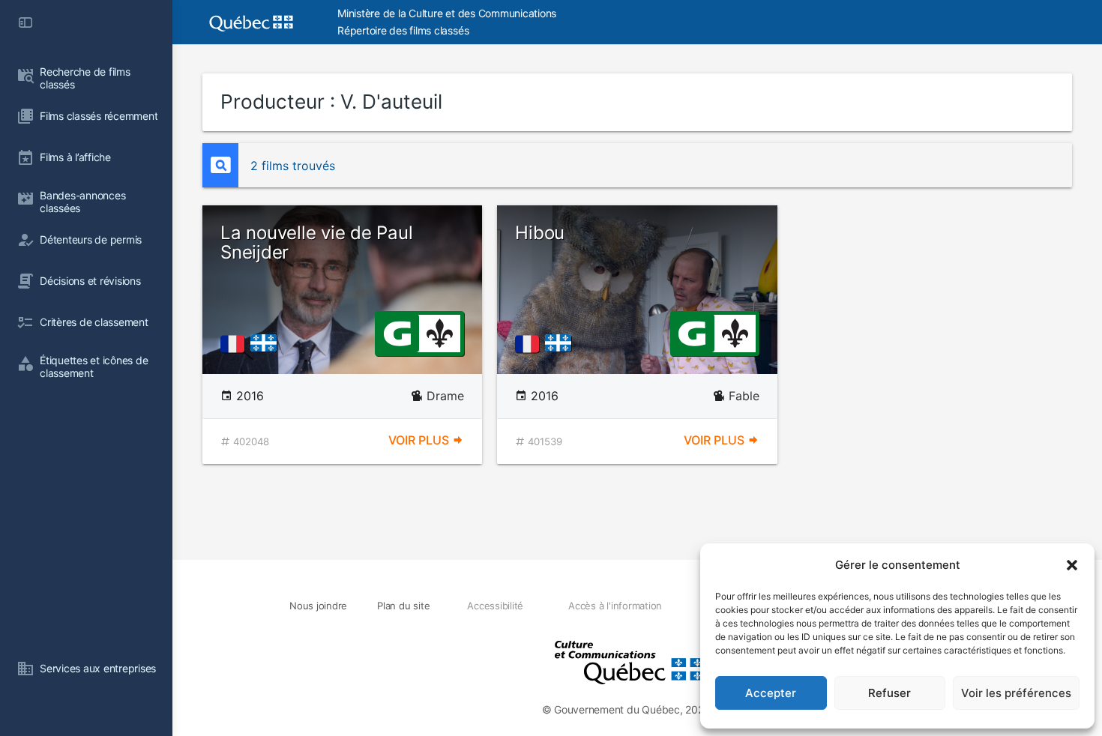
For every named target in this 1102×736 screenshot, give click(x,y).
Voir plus (420, 439)
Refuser (889, 693)
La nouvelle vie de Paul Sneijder (316, 242)
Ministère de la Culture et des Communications (446, 13)
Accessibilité (495, 606)
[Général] (397, 332)
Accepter (770, 693)
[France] (235, 344)
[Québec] (267, 344)
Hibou (539, 233)
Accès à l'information (615, 606)
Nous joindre (318, 606)
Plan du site (403, 606)
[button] (1072, 565)
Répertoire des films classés (403, 30)
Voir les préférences (1016, 693)
